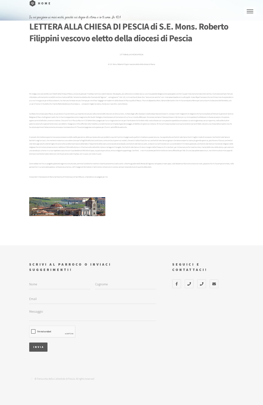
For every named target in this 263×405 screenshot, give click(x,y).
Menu (250, 11)
